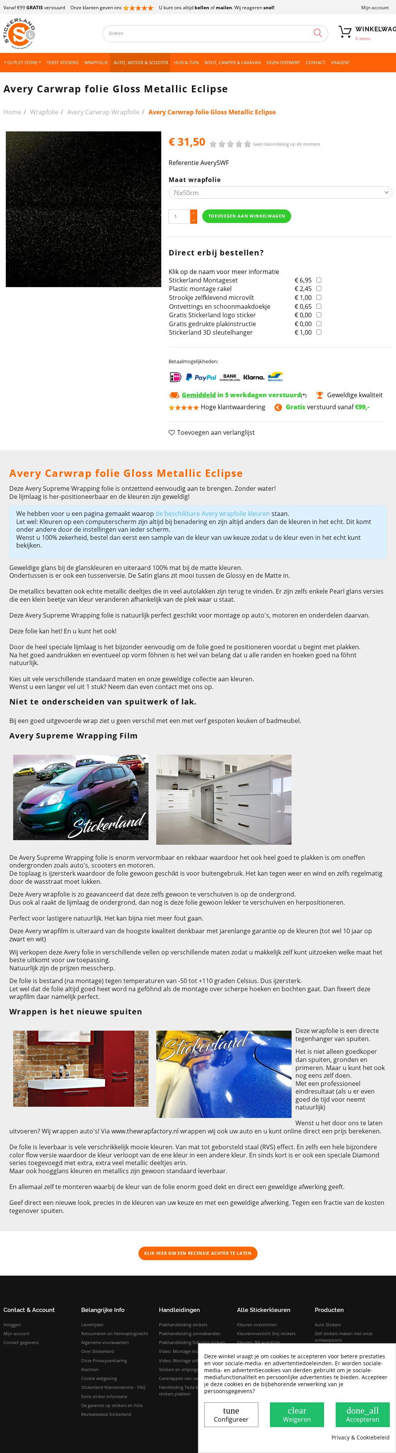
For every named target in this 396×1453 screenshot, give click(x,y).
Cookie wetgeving (99, 1378)
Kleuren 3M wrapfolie (258, 1342)
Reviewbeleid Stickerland (106, 1414)
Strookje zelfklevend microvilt (211, 297)
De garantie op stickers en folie (112, 1405)
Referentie (184, 163)
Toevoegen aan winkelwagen (246, 216)
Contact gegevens (21, 1342)
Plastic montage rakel (200, 288)
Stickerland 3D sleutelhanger (211, 332)
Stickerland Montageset (203, 280)
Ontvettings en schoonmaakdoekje (219, 306)
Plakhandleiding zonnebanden (189, 1333)
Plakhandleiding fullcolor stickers (192, 1342)
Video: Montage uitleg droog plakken (196, 1360)
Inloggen (12, 1324)
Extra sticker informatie (104, 1396)
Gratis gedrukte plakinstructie (212, 324)
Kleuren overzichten (257, 1324)
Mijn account (375, 7)
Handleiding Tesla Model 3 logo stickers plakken (190, 1390)
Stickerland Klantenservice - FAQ (113, 1387)
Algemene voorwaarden (105, 1342)
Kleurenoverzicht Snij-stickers (266, 1333)
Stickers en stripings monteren (189, 1369)
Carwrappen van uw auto (184, 1378)
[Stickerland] (49, 33)
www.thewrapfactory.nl (145, 1131)
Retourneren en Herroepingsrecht (114, 1333)
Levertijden (92, 1324)
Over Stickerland (97, 1351)
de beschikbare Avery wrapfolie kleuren (212, 513)
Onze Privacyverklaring (104, 1360)
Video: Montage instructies (185, 1351)
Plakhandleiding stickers (183, 1324)
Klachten (90, 1369)
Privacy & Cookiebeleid (360, 1437)
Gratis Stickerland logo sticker (212, 315)
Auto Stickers (328, 1324)
